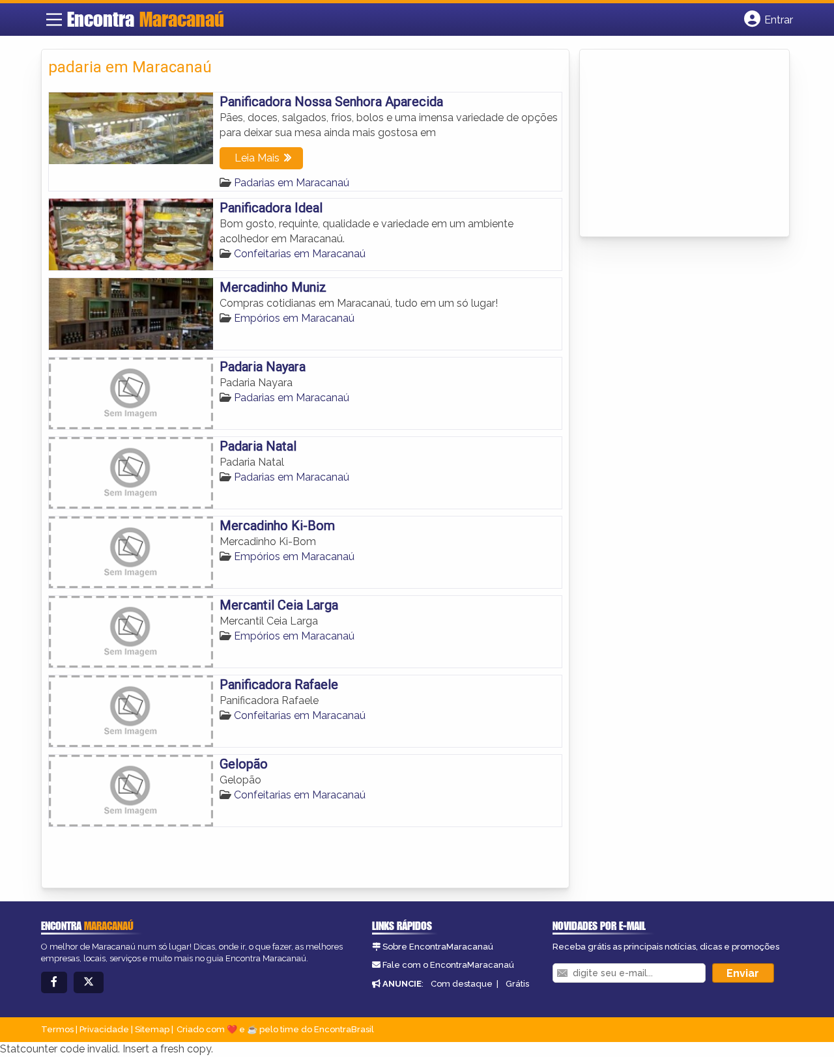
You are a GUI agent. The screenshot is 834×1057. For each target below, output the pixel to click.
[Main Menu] (54, 20)
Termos (57, 1029)
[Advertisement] (684, 144)
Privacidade (104, 1029)
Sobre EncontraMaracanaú (437, 946)
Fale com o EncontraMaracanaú (448, 965)
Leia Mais (257, 158)
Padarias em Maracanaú (291, 182)
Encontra (145, 19)
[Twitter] (89, 982)
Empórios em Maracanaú (294, 318)
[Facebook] (54, 982)
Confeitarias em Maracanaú (300, 253)
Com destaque (462, 984)
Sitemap (152, 1029)
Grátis (517, 984)
